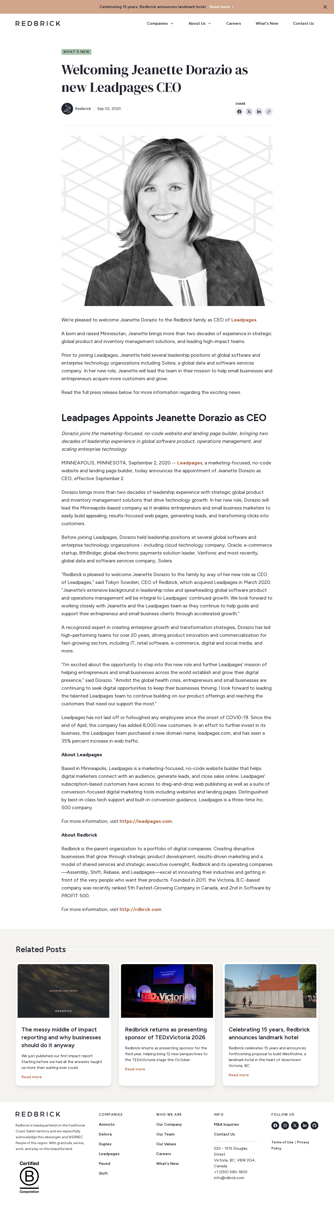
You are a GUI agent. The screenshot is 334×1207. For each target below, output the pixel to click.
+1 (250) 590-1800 (230, 1172)
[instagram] (285, 1125)
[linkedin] (305, 1125)
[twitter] (295, 1125)
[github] (314, 1125)
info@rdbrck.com (229, 1177)
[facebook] (275, 1125)
